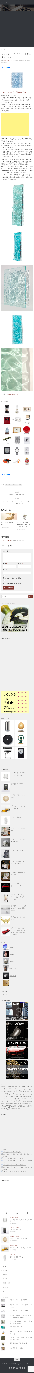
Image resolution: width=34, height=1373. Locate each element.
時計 (26, 1104)
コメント (7, 540)
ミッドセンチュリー (14, 1101)
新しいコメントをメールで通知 (12, 578)
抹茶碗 (23, 1103)
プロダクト (13, 976)
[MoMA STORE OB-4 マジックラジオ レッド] (7, 424)
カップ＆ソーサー (8, 1094)
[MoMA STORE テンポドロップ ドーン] (7, 434)
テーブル (13, 1096)
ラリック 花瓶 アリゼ (16, 1257)
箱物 (4, 1106)
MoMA (3, 1086)
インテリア (8, 484)
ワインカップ (26, 1101)
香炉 (18, 1109)
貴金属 (12, 961)
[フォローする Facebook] (10, 1368)
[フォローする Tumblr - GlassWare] (20, 1368)
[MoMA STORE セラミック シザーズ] (17, 465)
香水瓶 (15, 1109)
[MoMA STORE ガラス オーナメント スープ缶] (27, 465)
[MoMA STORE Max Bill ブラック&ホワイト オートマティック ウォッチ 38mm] (17, 455)
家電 (16, 1104)
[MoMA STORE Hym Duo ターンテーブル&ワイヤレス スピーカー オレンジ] (7, 465)
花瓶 (13, 1106)
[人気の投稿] (17, 1213)
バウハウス (8, 1099)
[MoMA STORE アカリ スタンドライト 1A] (21, 732)
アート (3, 49)
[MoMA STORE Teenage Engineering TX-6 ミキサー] (17, 444)
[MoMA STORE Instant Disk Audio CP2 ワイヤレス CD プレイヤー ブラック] (21, 759)
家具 (12, 1104)
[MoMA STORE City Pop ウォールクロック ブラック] (7, 745)
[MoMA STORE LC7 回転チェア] (7, 759)
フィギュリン (16, 1099)
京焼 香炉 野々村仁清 (16, 1348)
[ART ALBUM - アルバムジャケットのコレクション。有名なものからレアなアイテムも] (17, 1039)
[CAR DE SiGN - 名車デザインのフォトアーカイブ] (17, 1058)
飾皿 (12, 1109)
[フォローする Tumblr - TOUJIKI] (23, 1368)
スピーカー (22, 1094)
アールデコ (18, 1086)
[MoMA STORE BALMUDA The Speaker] (7, 413)
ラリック (16, 1255)
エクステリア (11, 1091)
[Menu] (31, 2)
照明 (30, 1103)
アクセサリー (10, 1086)
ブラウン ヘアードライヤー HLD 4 (20, 1248)
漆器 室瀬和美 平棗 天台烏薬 (18, 1343)
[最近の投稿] (6, 1213)
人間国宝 (7, 1103)
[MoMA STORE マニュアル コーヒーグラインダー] (21, 745)
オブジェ (15, 484)
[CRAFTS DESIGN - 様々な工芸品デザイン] (17, 1078)
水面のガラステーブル (16, 1327)
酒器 (21, 1106)
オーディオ (28, 1091)
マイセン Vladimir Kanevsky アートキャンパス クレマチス (23, 524)
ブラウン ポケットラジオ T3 (18, 1300)
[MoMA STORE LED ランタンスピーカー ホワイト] (17, 413)
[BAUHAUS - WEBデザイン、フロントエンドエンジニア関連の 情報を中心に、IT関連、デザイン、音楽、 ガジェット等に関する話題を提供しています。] (17, 1020)
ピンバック (19, 540)
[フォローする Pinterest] (17, 1368)
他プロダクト (19, 1236)
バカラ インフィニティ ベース (19, 1310)
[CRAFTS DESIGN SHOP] (15, 631)
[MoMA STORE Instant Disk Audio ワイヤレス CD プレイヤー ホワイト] (27, 444)
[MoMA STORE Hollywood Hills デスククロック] (17, 434)
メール (20, 563)
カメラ (17, 1094)
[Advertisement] (17, 29)
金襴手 (24, 1106)
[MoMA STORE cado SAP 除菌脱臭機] (7, 732)
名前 (5, 563)
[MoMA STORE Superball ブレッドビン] (27, 434)
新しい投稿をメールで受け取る (12, 583)
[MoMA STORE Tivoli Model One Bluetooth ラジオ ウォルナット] (27, 413)
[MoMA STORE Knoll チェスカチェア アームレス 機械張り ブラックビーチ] (27, 424)
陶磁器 (12, 954)
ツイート (4, 994)
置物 (20, 484)
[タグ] (27, 1213)
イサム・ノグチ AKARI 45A (18, 1239)
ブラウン (12, 1227)
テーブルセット (20, 1096)
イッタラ (12, 1217)
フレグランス (25, 1099)
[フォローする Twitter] (14, 1368)
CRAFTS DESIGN (6, 2)
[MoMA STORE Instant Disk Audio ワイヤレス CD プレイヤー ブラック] (7, 455)
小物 (19, 1104)
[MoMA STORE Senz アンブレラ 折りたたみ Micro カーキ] (7, 444)
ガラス (12, 947)
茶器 (17, 1106)
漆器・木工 (13, 968)
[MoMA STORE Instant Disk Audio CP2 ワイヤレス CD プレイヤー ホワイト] (27, 455)
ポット (5, 1101)
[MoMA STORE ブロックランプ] (17, 424)
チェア (8, 1096)
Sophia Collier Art (12, 394)
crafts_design (8, 60)
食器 (8, 1108)
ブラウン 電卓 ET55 (16, 1229)
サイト (5, 569)
